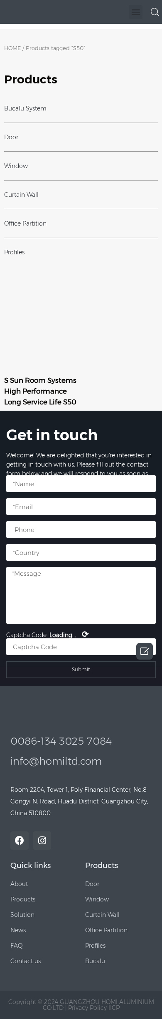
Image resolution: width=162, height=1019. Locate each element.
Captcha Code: (47, 634)
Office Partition (25, 223)
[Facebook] (19, 840)
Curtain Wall (21, 194)
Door (11, 137)
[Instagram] (42, 840)
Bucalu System (25, 108)
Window (16, 166)
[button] (135, 12)
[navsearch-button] (155, 11)
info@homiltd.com (56, 761)
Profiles (14, 252)
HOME (12, 48)
